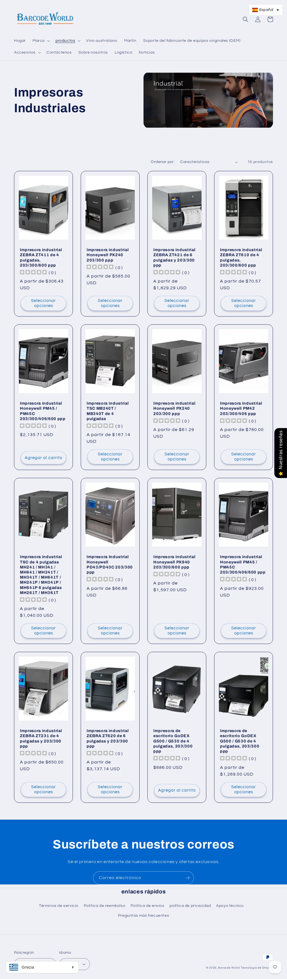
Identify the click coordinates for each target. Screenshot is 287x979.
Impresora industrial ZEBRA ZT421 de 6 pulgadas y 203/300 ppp (174, 257)
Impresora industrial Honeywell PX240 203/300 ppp (108, 254)
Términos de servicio (58, 906)
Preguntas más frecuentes (143, 916)
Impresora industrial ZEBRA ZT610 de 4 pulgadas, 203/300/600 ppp (241, 257)
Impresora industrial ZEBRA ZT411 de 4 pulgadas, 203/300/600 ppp (41, 257)
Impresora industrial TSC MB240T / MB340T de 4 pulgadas (108, 411)
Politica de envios (148, 906)
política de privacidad (190, 906)
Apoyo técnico (230, 906)
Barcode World (229, 967)
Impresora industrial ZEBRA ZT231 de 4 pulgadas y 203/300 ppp (41, 738)
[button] (40, 41)
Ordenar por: (163, 162)
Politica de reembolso (105, 906)
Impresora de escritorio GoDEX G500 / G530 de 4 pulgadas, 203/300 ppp (173, 740)
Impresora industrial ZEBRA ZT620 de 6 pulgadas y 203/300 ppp (108, 738)
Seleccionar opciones (43, 303)
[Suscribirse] (187, 877)
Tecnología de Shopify (257, 967)
